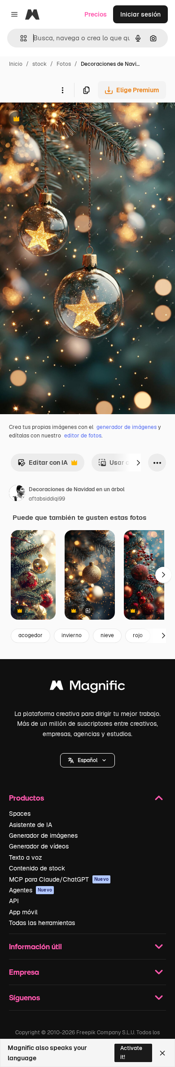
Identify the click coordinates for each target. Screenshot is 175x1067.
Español (87, 760)
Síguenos (24, 997)
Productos (26, 797)
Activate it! (131, 1052)
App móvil (23, 912)
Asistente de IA (30, 825)
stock (39, 64)
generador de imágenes (126, 427)
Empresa (24, 972)
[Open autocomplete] (20, 38)
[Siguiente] (138, 462)
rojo (138, 635)
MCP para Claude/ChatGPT (59, 879)
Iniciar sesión (140, 14)
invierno (71, 635)
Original (57, 120)
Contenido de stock (37, 868)
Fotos (64, 64)
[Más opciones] (62, 90)
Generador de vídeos (39, 846)
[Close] (162, 1053)
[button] (87, 760)
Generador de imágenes (43, 835)
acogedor (30, 635)
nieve (107, 635)
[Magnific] (87, 687)
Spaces (20, 814)
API (14, 901)
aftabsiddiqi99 (47, 498)
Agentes (30, 890)
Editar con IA (43, 465)
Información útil (35, 946)
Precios (95, 14)
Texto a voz (25, 857)
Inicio (15, 64)
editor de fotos (82, 435)
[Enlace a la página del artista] (17, 494)
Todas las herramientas (42, 923)
